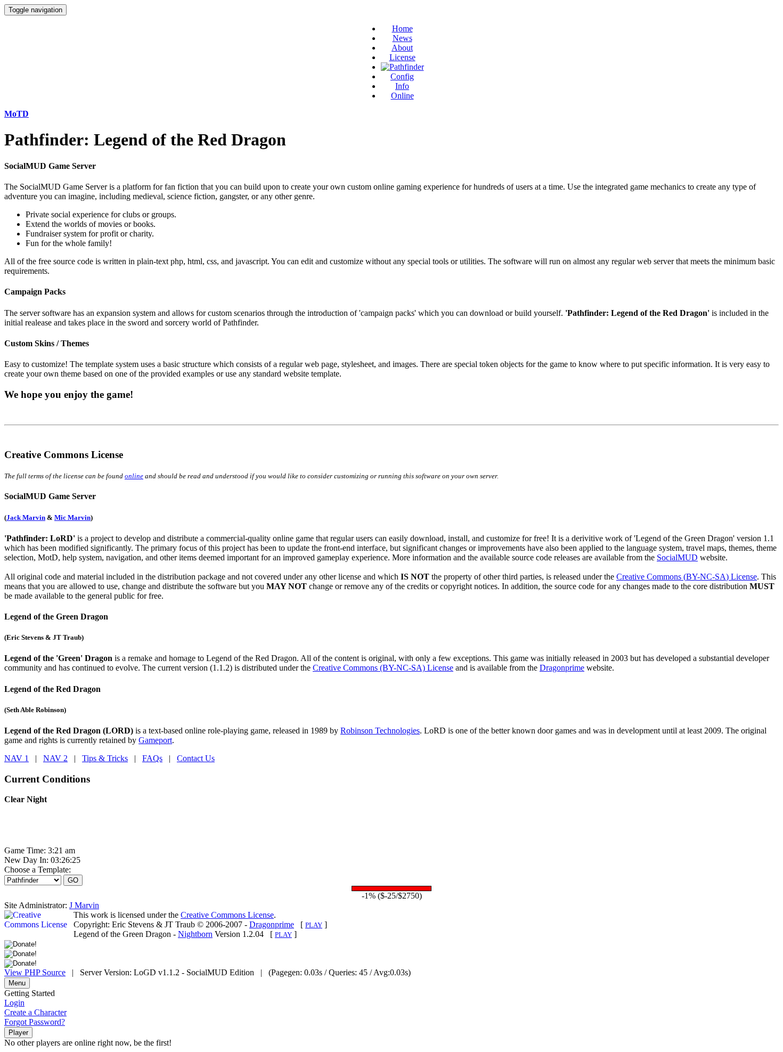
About (402, 47)
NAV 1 (16, 758)
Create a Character (35, 1012)
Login (14, 1002)
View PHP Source (35, 972)
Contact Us (196, 758)
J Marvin (84, 905)
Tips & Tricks (105, 758)
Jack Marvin (25, 517)
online (134, 476)
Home (402, 28)
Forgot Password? (34, 1021)
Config (402, 76)
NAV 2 (55, 758)
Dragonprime (562, 667)
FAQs (152, 758)
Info (402, 86)
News (402, 38)
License (402, 57)
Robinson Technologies (380, 730)
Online (402, 95)
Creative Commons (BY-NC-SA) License (686, 576)
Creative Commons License (227, 914)
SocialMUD (677, 557)
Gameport (155, 740)
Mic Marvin (72, 517)
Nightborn (195, 934)
